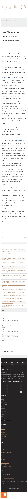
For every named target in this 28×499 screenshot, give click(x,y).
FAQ (2, 447)
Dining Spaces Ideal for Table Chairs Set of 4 (14, 277)
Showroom (3, 432)
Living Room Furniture (6, 466)
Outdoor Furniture (5, 463)
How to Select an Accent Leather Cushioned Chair (13, 22)
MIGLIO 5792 (4, 20)
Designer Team (4, 434)
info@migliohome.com (9, 478)
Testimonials (3, 436)
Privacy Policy (4, 449)
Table (2, 461)
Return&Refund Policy (6, 452)
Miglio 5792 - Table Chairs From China (14, 298)
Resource (10, 20)
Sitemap (21, 489)
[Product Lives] (4, 497)
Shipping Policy (4, 450)
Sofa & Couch (4, 459)
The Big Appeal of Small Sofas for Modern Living (14, 292)
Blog (15, 20)
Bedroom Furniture (5, 465)
